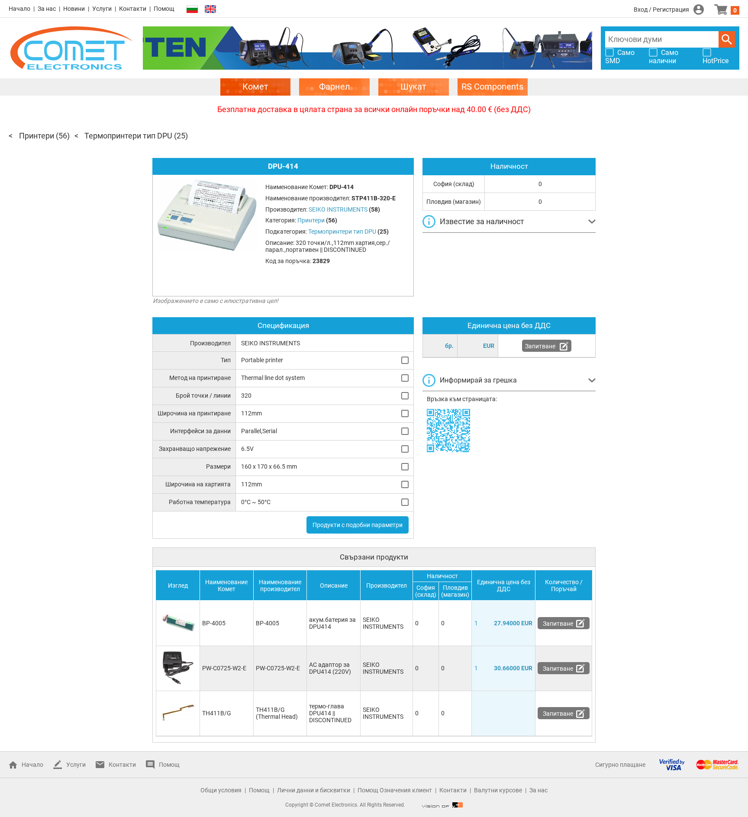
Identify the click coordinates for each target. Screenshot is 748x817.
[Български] (192, 9)
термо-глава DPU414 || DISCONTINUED (330, 713)
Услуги (102, 8)
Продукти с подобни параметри (358, 524)
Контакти (132, 8)
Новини (74, 8)
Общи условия (221, 790)
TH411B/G (216, 713)
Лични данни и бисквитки (313, 790)
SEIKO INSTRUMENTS (383, 623)
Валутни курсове (498, 790)
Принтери (36, 135)
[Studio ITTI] (442, 805)
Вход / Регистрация (661, 9)
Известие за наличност (482, 221)
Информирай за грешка (478, 380)
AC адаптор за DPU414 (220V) (330, 668)
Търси (727, 39)
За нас (47, 8)
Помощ (164, 8)
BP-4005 (214, 623)
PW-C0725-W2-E (224, 668)
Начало (19, 8)
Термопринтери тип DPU (128, 135)
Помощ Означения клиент (395, 790)
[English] (210, 9)
